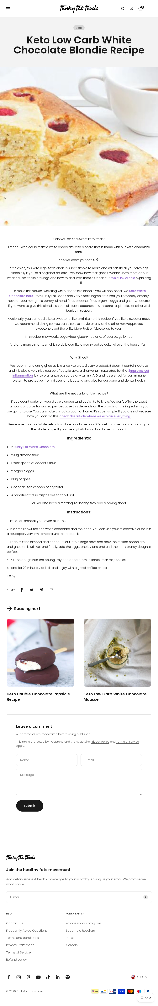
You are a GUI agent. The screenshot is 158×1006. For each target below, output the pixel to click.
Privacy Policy (100, 742)
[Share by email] (51, 590)
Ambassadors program (83, 923)
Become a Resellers (80, 930)
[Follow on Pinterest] (28, 977)
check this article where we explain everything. (95, 416)
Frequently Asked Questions (26, 930)
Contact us (14, 923)
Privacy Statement (20, 945)
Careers (72, 945)
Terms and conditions (22, 938)
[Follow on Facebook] (8, 977)
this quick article (122, 278)
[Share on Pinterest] (41, 590)
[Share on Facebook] (21, 590)
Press (70, 938)
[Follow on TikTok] (48, 977)
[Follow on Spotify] (67, 977)
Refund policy (16, 959)
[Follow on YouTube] (38, 977)
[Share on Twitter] (31, 590)
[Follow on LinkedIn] (58, 977)
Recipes (79, 27)
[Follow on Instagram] (18, 977)
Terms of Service (127, 742)
